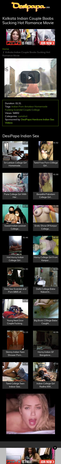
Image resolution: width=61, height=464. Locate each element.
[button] (30, 77)
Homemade (40, 106)
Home (5, 49)
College (36, 109)
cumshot (22, 116)
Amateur (29, 106)
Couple (27, 109)
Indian (15, 106)
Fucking (9, 109)
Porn (21, 106)
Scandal (18, 109)
